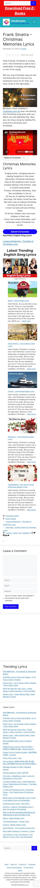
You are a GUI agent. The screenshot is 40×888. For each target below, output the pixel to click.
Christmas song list (11, 111)
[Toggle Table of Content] (24, 157)
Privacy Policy (28, 867)
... (3, 540)
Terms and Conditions (14, 867)
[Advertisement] (20, 637)
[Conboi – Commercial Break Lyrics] (22, 380)
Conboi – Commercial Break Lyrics (21, 391)
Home (6, 864)
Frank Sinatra (11, 519)
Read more (26, 321)
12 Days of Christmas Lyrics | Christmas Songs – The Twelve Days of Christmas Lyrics (18, 792)
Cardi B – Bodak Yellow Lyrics (14, 825)
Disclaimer (32, 864)
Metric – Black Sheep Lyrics (18, 301)
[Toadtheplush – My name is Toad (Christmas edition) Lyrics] (22, 473)
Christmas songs (12, 516)
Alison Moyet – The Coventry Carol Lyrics (19, 828)
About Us (13, 864)
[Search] (33, 3)
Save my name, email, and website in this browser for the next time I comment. (19, 598)
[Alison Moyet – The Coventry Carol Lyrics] (22, 332)
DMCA (20, 870)
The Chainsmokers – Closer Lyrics (16, 821)
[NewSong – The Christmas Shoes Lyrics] (22, 425)
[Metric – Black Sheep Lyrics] (22, 289)
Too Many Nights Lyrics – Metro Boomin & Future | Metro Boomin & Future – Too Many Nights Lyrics (20, 784)
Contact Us (22, 864)
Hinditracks (18, 21)
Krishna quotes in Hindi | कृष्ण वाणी (15, 773)
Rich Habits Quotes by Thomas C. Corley (19, 831)
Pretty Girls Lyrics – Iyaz (12, 758)
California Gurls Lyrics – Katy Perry (16, 804)
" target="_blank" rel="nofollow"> (18, 533)
